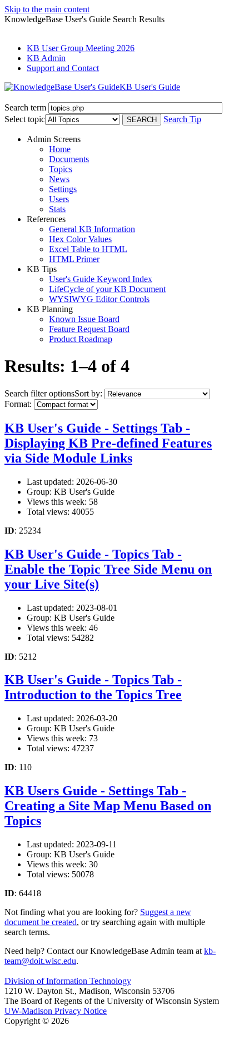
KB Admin (46, 58)
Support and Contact (63, 68)
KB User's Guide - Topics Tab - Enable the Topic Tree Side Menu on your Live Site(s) (108, 569)
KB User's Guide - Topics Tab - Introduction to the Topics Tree (93, 687)
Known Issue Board (84, 319)
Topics (60, 169)
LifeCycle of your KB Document (107, 289)
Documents (69, 159)
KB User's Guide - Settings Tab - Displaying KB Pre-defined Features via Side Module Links (108, 443)
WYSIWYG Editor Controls (99, 299)
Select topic (24, 119)
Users (59, 199)
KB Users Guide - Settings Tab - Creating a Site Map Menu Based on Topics (107, 805)
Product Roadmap (80, 339)
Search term (25, 107)
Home (60, 149)
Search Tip (182, 119)
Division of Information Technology (67, 981)
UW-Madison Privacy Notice (55, 1011)
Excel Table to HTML (88, 249)
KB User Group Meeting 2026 (81, 48)
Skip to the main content (46, 9)
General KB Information (92, 229)
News (59, 179)
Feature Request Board (89, 329)
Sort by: (88, 393)
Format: (18, 404)
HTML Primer (74, 259)
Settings (63, 189)
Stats (57, 209)
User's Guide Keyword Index (100, 279)
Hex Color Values (80, 239)
